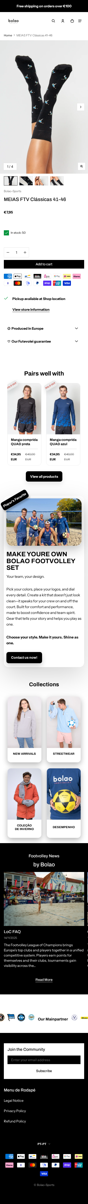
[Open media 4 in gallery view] (57, 180)
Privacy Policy (15, 1111)
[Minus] (8, 252)
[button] (53, 21)
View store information (31, 309)
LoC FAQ (12, 931)
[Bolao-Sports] (13, 20)
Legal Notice (13, 1100)
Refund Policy (15, 1121)
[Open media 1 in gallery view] (11, 180)
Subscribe (44, 1071)
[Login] (63, 21)
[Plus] (25, 252)
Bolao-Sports (45, 1185)
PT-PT (42, 1144)
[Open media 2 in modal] (44, 107)
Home (8, 35)
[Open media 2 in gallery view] (26, 180)
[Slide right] (81, 107)
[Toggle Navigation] (80, 21)
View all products (44, 476)
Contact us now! (24, 657)
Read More (44, 979)
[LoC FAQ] (44, 899)
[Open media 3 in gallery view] (41, 180)
